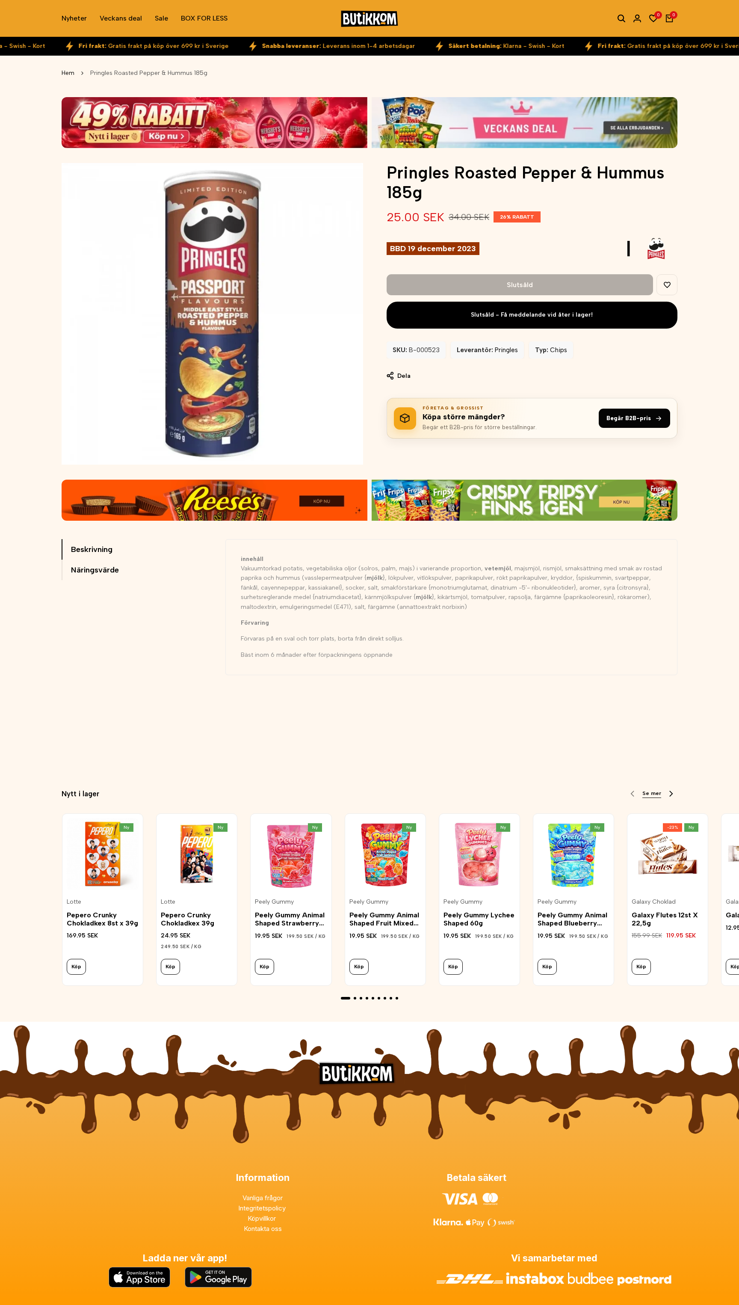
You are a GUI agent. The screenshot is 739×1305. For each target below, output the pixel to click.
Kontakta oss (263, 1229)
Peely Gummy (274, 902)
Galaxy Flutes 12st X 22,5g (665, 919)
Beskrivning (91, 549)
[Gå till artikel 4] (367, 998)
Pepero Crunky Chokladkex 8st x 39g (102, 919)
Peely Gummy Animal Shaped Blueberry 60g (572, 919)
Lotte (74, 902)
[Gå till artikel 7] (385, 998)
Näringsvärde (95, 570)
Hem (68, 73)
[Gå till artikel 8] (391, 998)
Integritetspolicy (262, 1208)
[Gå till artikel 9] (397, 998)
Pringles (506, 350)
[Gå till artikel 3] (361, 998)
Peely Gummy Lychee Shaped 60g (478, 919)
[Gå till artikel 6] (379, 998)
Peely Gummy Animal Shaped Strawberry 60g (290, 919)
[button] (666, 284)
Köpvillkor (263, 1218)
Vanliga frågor (262, 1198)
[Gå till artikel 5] (373, 998)
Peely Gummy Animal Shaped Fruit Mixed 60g (384, 919)
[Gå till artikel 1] (345, 998)
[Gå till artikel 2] (355, 998)
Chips (558, 350)
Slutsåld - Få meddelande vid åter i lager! (532, 314)
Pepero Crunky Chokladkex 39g (187, 919)
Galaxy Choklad (654, 902)
